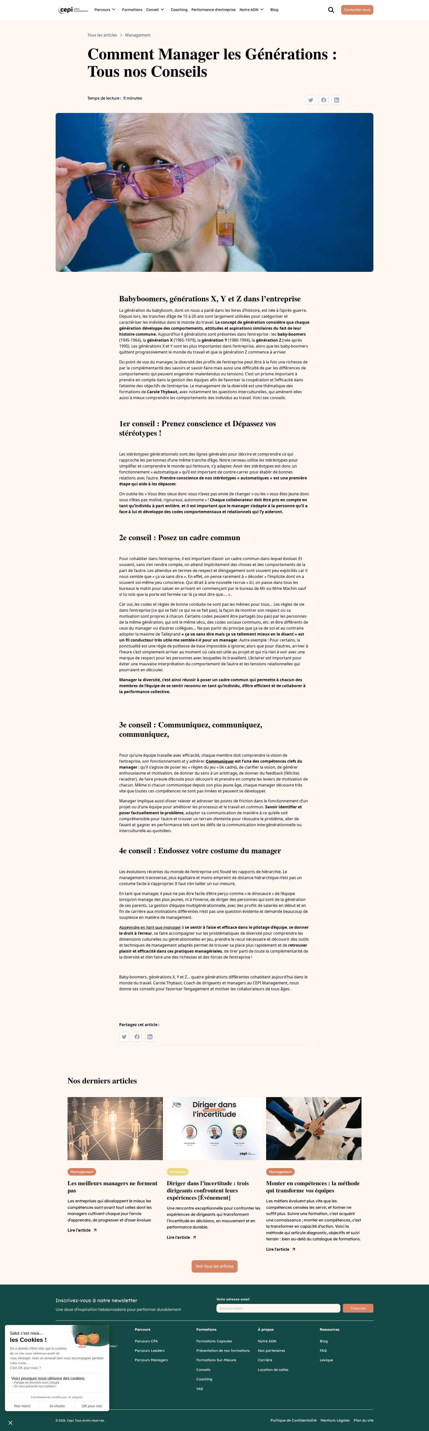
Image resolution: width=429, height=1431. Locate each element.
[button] (106, 10)
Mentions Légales (335, 1420)
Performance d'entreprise (213, 9)
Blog (274, 9)
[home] (73, 10)
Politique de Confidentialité (294, 1420)
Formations (132, 9)
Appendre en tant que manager (150, 927)
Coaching (179, 9)
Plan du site (363, 1420)
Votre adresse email (233, 1299)
